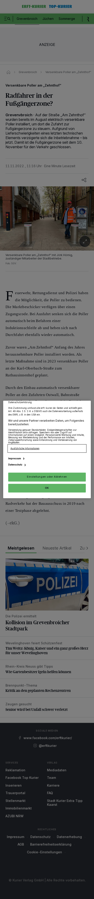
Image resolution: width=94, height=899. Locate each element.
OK (47, 487)
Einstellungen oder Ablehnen (47, 477)
